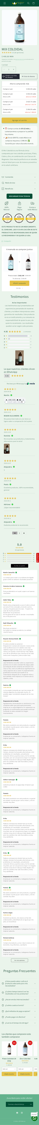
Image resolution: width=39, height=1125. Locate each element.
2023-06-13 (7, 518)
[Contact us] (34, 1118)
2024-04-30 (7, 391)
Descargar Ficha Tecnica (19, 196)
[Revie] (31, 383)
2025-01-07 (7, 463)
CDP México (21, 1121)
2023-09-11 (7, 501)
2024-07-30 (7, 481)
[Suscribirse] (30, 1104)
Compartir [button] (7, 241)
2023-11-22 (7, 412)
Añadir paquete (19, 283)
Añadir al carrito (9, 1074)
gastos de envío (20, 59)
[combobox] (9, 1069)
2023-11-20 (7, 432)
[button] (4, 3)
